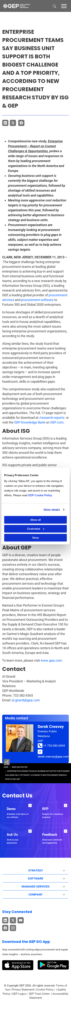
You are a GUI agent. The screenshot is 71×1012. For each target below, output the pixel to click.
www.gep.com (51, 660)
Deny (35, 537)
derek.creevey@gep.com (53, 756)
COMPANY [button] (36, 894)
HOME (6, 767)
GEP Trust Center (39, 993)
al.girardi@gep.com (26, 700)
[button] (64, 6)
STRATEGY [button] (35, 870)
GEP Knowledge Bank (29, 422)
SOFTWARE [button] (35, 878)
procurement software (37, 300)
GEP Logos (19, 993)
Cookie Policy (44, 989)
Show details (52, 509)
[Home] (16, 6)
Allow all (35, 519)
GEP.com (57, 422)
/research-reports (51, 417)
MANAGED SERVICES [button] (35, 886)
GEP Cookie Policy (40, 495)
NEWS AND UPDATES (19, 767)
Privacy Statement (23, 989)
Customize (33, 528)
